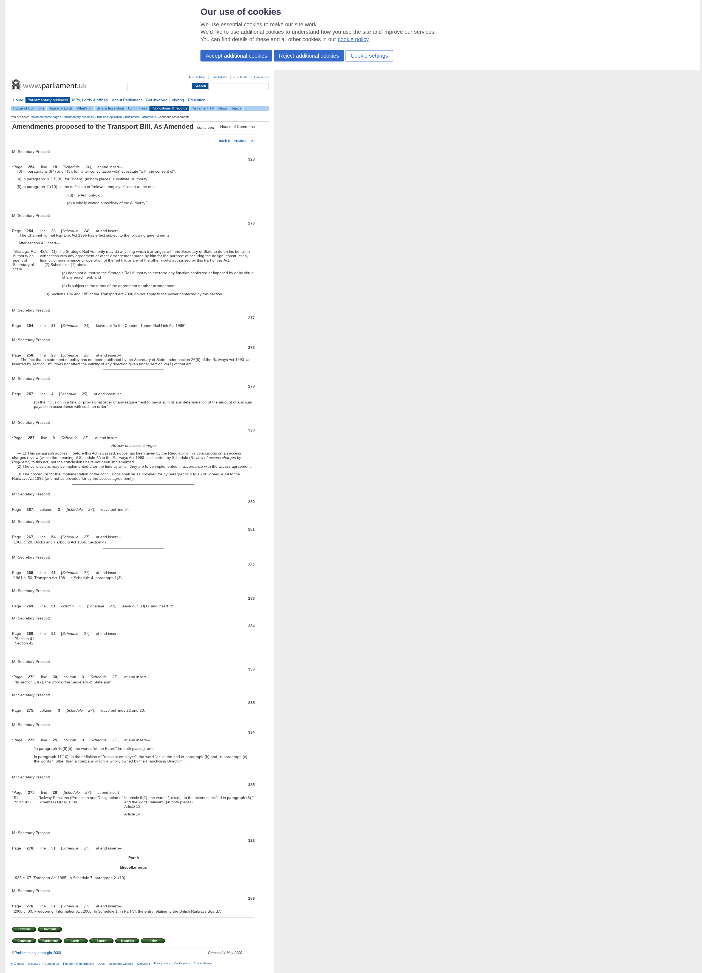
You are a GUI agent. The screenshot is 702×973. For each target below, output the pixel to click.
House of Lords (61, 108)
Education (196, 100)
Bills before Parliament (139, 117)
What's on (84, 108)
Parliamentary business (47, 100)
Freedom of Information (78, 963)
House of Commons (28, 108)
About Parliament (127, 100)
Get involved (157, 100)
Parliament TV (202, 108)
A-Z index (17, 963)
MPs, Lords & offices (90, 100)
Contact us (261, 77)
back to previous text (237, 140)
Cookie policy (182, 963)
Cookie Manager (203, 963)
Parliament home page (44, 117)
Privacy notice (162, 963)
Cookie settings (369, 56)
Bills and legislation (109, 117)
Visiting (178, 100)
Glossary (34, 963)
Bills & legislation (110, 108)
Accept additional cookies (236, 56)
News (222, 108)
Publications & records (169, 108)
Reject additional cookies (309, 56)
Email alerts (219, 77)
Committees (137, 108)
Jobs (101, 963)
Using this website (121, 963)
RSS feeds (240, 77)
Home (18, 100)
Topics (236, 108)
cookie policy (353, 39)
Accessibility (196, 77)
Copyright (143, 963)
